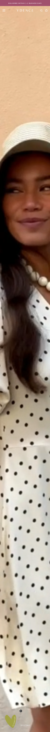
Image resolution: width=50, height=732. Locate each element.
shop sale (26, 725)
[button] (4, 10)
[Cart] (46, 10)
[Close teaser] (20, 711)
